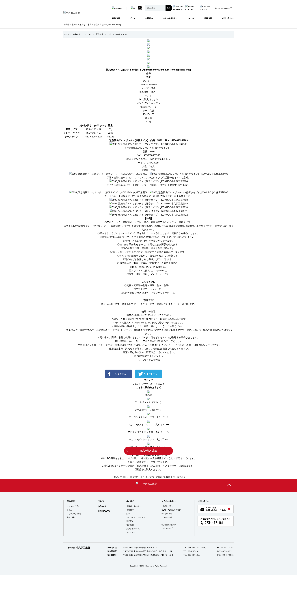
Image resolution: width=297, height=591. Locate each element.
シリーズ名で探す (74, 514)
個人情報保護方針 (168, 525)
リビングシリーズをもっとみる (148, 383)
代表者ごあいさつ (133, 506)
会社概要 (130, 510)
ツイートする (150, 374)
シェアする (120, 374)
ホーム (66, 34)
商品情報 (116, 18)
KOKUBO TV (104, 511)
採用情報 (208, 18)
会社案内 (149, 18)
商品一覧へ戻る (148, 450)
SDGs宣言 (130, 532)
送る (181, 374)
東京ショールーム (133, 529)
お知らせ (102, 506)
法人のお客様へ (170, 18)
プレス (132, 18)
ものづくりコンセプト (135, 517)
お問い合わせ (228, 18)
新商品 (69, 510)
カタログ (190, 18)
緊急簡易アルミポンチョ (149, 356)
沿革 (128, 514)
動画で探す (71, 517)
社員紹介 (130, 521)
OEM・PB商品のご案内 (171, 510)
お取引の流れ (167, 506)
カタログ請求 (167, 517)
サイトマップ (167, 528)
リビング (88, 34)
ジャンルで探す (73, 506)
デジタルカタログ (168, 514)
